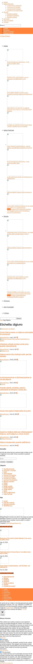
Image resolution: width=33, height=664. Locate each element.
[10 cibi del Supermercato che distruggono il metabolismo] (15, 175)
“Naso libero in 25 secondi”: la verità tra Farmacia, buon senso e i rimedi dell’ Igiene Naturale (19, 109)
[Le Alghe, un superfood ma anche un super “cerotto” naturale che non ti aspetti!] (15, 123)
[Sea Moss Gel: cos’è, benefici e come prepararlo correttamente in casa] (15, 75)
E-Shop (6, 22)
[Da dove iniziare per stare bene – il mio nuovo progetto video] (15, 60)
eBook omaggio (7, 597)
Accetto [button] (24, 609)
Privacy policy (7, 593)
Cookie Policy (7, 592)
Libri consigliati (8, 20)
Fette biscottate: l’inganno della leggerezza (19, 192)
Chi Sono (6, 19)
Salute (6, 2)
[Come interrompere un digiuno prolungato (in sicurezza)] (7, 329)
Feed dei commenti (9, 504)
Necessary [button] (3, 637)
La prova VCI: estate (13, 7)
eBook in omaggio (9, 31)
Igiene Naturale (8, 4)
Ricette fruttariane (13, 15)
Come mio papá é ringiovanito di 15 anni (15, 411)
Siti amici (6, 600)
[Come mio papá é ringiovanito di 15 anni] (13, 407)
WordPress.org (8, 505)
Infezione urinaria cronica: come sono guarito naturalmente (14, 345)
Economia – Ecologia (10, 470)
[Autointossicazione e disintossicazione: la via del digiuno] (13, 374)
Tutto (9, 209)
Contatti (6, 28)
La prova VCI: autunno (14, 5)
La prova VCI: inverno (14, 9)
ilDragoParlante (4, 337)
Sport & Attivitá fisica (9, 492)
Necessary (5, 639)
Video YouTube (8, 494)
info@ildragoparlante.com (13, 523)
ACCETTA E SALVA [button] (6, 663)
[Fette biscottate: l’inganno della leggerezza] (15, 190)
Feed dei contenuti (9, 502)
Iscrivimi (3, 462)
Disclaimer (6, 590)
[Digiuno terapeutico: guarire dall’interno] (6, 438)
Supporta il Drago (8, 33)
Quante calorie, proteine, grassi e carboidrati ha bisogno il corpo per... (13, 389)
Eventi (5, 472)
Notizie (5, 483)
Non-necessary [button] (4, 650)
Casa (1, 320)
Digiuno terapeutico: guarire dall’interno (15, 442)
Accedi (5, 501)
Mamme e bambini (9, 481)
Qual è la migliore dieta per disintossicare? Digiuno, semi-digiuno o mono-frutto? (16, 433)
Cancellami (9, 462)
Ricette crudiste (12, 14)
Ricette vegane (12, 17)
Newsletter (7, 30)
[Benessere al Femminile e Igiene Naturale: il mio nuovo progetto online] (4, 535)
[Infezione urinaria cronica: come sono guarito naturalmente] (16, 340)
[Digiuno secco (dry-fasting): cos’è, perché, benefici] (4, 351)
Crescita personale (9, 469)
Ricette (6, 12)
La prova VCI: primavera (15, 10)
